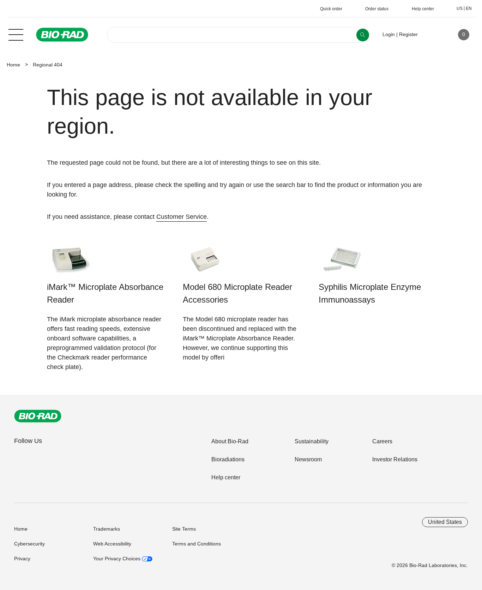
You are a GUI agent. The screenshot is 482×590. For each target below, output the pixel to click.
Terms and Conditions (196, 544)
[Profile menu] (433, 35)
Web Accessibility (112, 544)
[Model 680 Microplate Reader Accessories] (205, 263)
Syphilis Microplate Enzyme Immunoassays (370, 293)
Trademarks (106, 529)
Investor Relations (394, 459)
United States (445, 522)
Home (13, 65)
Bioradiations (228, 459)
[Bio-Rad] (37, 416)
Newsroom (308, 459)
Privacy (22, 558)
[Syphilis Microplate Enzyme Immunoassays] (341, 263)
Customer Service (181, 216)
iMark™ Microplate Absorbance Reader (105, 293)
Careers (382, 441)
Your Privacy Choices (117, 558)
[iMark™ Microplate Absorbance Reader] (69, 263)
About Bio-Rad (229, 441)
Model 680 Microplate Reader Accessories (237, 293)
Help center (225, 477)
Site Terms (184, 529)
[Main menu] (16, 34)
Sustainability (312, 441)
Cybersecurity (29, 544)
